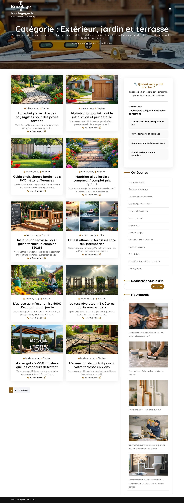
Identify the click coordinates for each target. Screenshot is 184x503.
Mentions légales (18, 499)
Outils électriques (136, 232)
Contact (32, 499)
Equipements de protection (140, 197)
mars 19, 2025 (87, 108)
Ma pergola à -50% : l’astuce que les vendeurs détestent (37, 365)
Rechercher (157, 286)
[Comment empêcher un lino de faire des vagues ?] (148, 354)
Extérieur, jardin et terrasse (100, 43)
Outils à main (134, 225)
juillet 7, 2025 (33, 108)
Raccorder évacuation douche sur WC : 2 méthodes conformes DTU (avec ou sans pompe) (146, 483)
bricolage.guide (22, 13)
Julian (102, 235)
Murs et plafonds (136, 218)
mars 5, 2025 (33, 235)
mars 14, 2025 (32, 171)
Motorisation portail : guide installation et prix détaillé (92, 115)
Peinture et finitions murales (141, 240)
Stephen (46, 108)
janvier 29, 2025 (87, 358)
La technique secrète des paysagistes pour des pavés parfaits (37, 117)
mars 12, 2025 (87, 171)
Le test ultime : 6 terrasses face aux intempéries (92, 242)
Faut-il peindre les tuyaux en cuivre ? (145, 410)
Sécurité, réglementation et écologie (144, 261)
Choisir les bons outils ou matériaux (143, 154)
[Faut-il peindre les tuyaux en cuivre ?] (148, 393)
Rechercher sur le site (147, 281)
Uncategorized (135, 268)
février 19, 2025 (33, 298)
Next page (24, 390)
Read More (36, 89)
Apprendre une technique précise (148, 143)
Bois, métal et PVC (137, 182)
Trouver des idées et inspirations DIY (147, 123)
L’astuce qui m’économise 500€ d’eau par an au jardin (37, 305)
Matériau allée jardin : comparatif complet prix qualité (92, 180)
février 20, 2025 (89, 235)
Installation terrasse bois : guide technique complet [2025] (37, 243)
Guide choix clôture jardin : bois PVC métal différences (37, 178)
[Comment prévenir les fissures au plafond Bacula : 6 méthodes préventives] (148, 428)
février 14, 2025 (88, 298)
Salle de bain (134, 254)
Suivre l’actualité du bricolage (145, 134)
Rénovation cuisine (137, 247)
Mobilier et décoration (138, 211)
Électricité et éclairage (138, 189)
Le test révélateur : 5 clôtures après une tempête (92, 305)
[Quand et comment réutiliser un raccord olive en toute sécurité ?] (148, 316)
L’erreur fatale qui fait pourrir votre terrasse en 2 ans (92, 365)
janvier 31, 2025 (32, 358)
